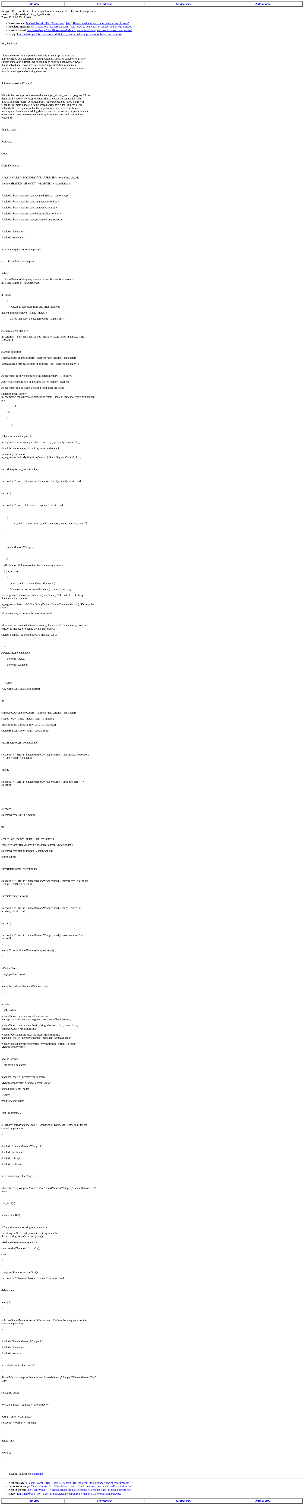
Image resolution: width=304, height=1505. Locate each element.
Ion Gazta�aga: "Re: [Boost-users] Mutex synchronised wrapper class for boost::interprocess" (79, 30)
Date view (33, 3)
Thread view (104, 3)
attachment (38, 1473)
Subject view (183, 3)
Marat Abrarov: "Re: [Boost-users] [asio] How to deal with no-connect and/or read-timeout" (82, 26)
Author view (262, 3)
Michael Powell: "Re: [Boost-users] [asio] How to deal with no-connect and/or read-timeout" (77, 23)
